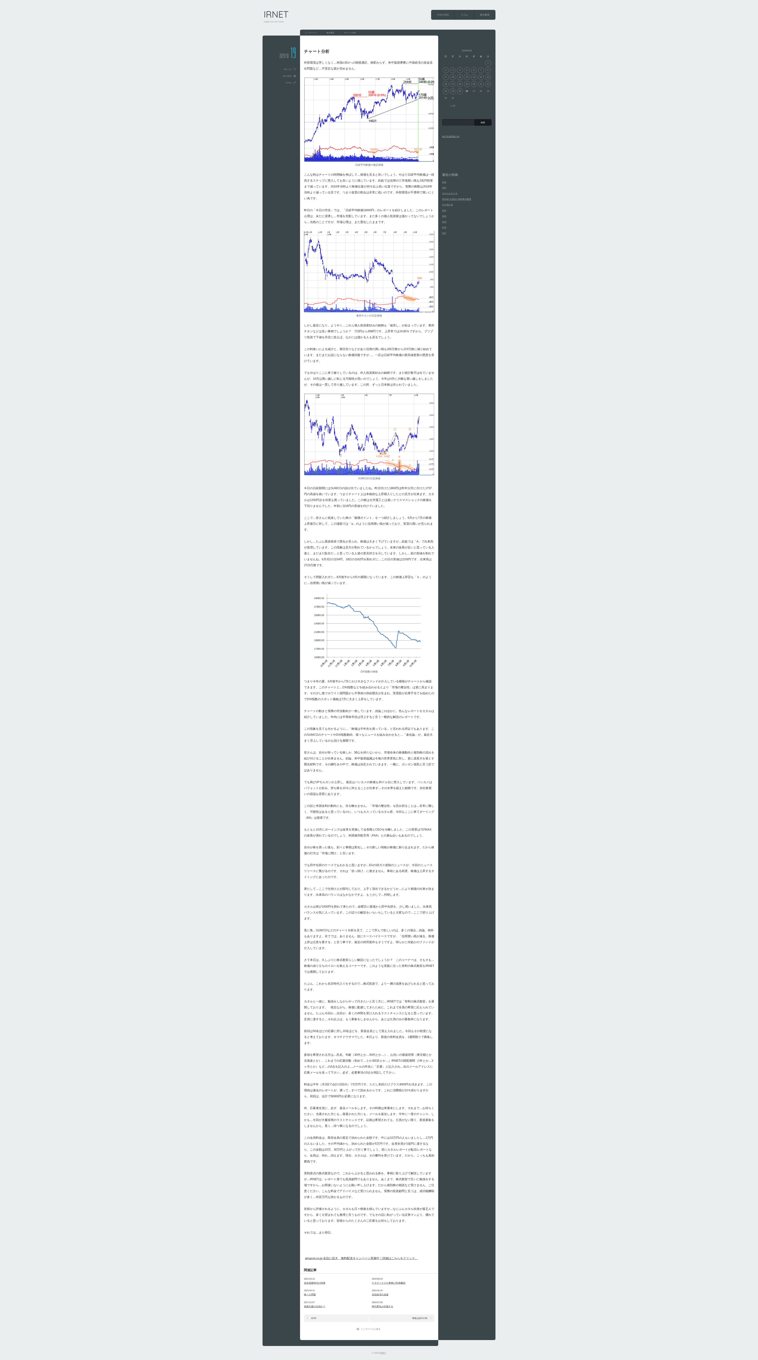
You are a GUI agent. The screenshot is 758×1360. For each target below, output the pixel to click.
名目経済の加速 (380, 1294)
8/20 (444, 216)
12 (467, 77)
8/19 (444, 222)
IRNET (276, 14)
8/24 (444, 187)
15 (488, 77)
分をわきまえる (449, 193)
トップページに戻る (370, 1329)
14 (481, 77)
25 (460, 91)
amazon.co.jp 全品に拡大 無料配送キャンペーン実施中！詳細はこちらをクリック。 (361, 1258)
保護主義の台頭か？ (314, 1306)
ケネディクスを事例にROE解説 (388, 1283)
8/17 (444, 233)
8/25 (444, 182)
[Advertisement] (351, 1247)
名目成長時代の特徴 (314, 1283)
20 (474, 84)
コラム (464, 14)
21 (481, 84)
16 (446, 84)
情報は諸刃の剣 (419, 1318)
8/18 (444, 227)
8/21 (444, 210)
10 (453, 77)
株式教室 (485, 14)
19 (467, 84)
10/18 (313, 1318)
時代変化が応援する (382, 1306)
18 (460, 84)
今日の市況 (443, 14)
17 (453, 84)
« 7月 (452, 106)
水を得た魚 (447, 204)
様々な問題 (310, 1294)
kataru (289, 82)
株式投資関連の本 (451, 136)
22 (488, 84)
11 (460, 77)
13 (474, 77)
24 (453, 91)
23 (446, 91)
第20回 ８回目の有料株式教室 (456, 199)
